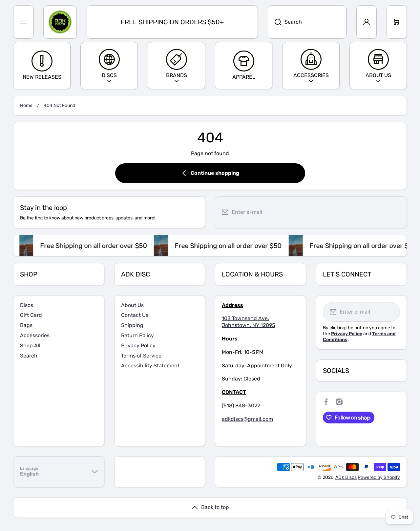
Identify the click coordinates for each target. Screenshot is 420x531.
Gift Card (31, 315)
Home (26, 105)
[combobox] (307, 22)
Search (28, 356)
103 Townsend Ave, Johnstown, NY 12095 (248, 321)
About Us (132, 305)
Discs (26, 305)
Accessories (35, 335)
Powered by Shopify (379, 477)
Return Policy (137, 335)
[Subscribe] (397, 212)
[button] (397, 22)
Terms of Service (141, 356)
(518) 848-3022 (241, 405)
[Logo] (60, 22)
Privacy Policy (138, 345)
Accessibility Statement (150, 365)
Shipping (132, 325)
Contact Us (134, 315)
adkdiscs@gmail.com (247, 419)
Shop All (30, 345)
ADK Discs (346, 477)
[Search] (274, 22)
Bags (26, 325)
